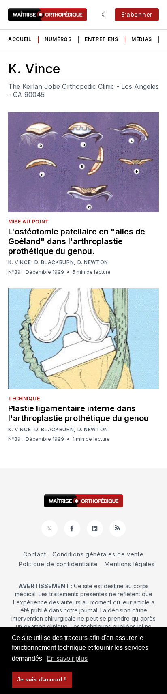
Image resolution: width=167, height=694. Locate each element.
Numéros (58, 39)
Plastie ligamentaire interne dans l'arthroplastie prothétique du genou (78, 413)
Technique (24, 398)
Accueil (20, 39)
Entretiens (101, 39)
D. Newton (92, 262)
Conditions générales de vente (97, 554)
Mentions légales (129, 564)
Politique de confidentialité (58, 564)
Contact (34, 554)
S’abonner (136, 14)
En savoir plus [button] (67, 658)
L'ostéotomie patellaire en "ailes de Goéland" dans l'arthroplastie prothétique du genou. (76, 241)
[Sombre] (104, 15)
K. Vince (19, 262)
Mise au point (28, 222)
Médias (141, 39)
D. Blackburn (54, 262)
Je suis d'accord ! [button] (41, 679)
